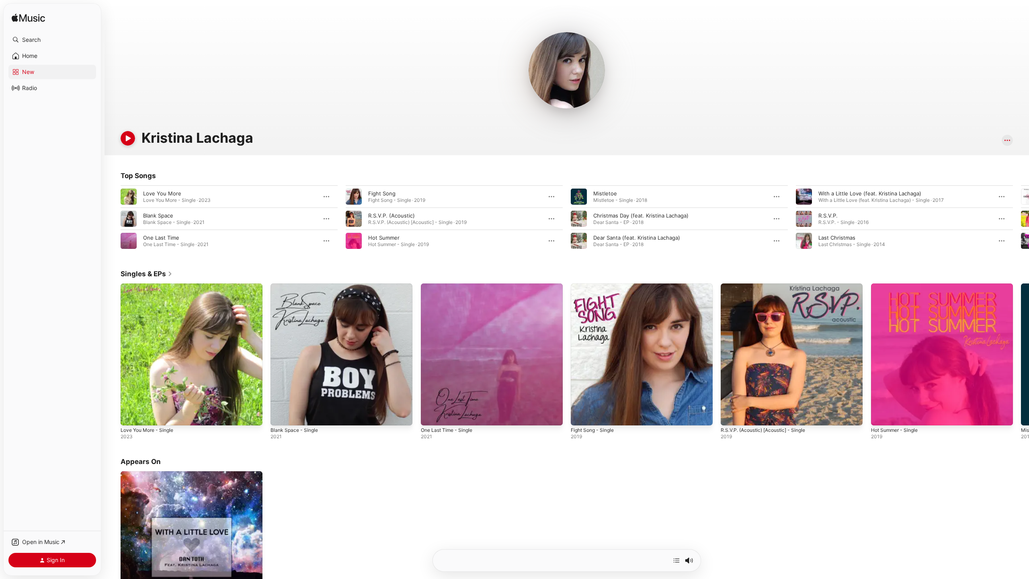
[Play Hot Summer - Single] (881, 415)
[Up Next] (676, 560)
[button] (52, 40)
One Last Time (161, 237)
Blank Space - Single (296, 286)
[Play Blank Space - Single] (281, 415)
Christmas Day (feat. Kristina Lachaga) (641, 215)
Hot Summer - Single (897, 286)
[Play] (128, 138)
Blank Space (158, 215)
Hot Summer (384, 237)
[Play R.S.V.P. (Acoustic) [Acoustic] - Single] (731, 415)
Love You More (162, 193)
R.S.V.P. (828, 215)
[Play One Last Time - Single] (431, 415)
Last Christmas (836, 237)
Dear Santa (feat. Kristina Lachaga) (636, 237)
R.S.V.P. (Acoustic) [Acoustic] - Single (768, 286)
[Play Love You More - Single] (131, 415)
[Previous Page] (112, 218)
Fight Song (382, 193)
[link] (146, 273)
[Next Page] (1021, 218)
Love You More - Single (150, 286)
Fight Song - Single (595, 286)
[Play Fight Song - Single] (581, 415)
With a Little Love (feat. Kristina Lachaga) (869, 193)
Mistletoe (605, 193)
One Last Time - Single (449, 286)
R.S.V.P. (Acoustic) (391, 215)
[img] (28, 18)
